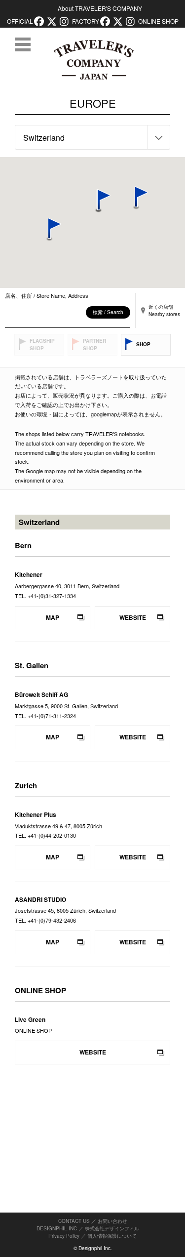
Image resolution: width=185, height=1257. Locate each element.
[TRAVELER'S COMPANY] (93, 60)
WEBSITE (132, 617)
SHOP (143, 344)
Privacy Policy (63, 1235)
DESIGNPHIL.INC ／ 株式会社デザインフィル (88, 1228)
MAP (52, 617)
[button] (49, 229)
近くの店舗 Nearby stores (164, 310)
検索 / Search (108, 312)
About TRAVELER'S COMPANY (100, 8)
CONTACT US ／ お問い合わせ (92, 1220)
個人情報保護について (112, 1235)
